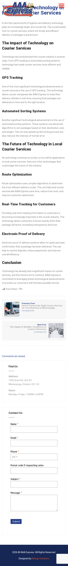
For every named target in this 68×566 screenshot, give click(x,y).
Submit (16, 521)
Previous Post (42, 305)
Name (14, 424)
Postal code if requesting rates (27, 465)
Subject (15, 479)
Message (15, 492)
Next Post (28, 327)
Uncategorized (28, 311)
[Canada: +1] (14, 457)
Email (13, 437)
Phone (14, 451)
